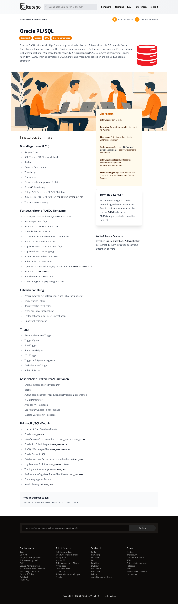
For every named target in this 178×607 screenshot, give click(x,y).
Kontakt (154, 6)
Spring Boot (61, 557)
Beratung (119, 6)
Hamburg (95, 555)
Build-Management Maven (67, 563)
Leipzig (94, 574)
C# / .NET (24, 555)
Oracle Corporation (61, 38)
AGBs (129, 560)
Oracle (36, 19)
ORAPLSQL (45, 19)
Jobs (129, 568)
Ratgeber (131, 566)
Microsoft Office (27, 574)
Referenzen (141, 6)
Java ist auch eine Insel (137, 571)
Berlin (93, 552)
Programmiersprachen (30, 557)
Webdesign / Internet (29, 571)
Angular (59, 577)
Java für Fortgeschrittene (67, 555)
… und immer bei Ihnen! (101, 577)
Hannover (95, 571)
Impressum (132, 555)
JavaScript (60, 571)
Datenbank (25, 38)
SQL (47, 38)
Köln (93, 560)
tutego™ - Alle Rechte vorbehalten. (100, 596)
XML (37, 560)
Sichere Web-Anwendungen (68, 574)
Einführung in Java (64, 552)
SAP (22, 563)
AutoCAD (24, 577)
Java (22, 552)
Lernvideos (132, 574)
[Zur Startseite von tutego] (30, 7)
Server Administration (30, 566)
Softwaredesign (27, 560)
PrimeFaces (61, 566)
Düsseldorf (96, 568)
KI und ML (24, 580)
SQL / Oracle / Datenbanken (32, 568)
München (95, 557)
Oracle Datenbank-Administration (123, 241)
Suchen (142, 528)
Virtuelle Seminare (135, 557)
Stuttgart (95, 566)
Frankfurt (95, 563)
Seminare (106, 6)
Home (22, 19)
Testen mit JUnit (63, 568)
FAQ (129, 6)
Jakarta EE (60, 560)
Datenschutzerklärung (137, 563)
